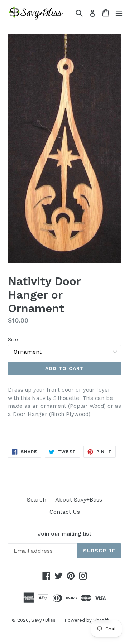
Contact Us (64, 511)
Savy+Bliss (43, 620)
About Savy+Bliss (78, 499)
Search (36, 499)
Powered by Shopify (87, 620)
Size (13, 339)
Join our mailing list (64, 534)
